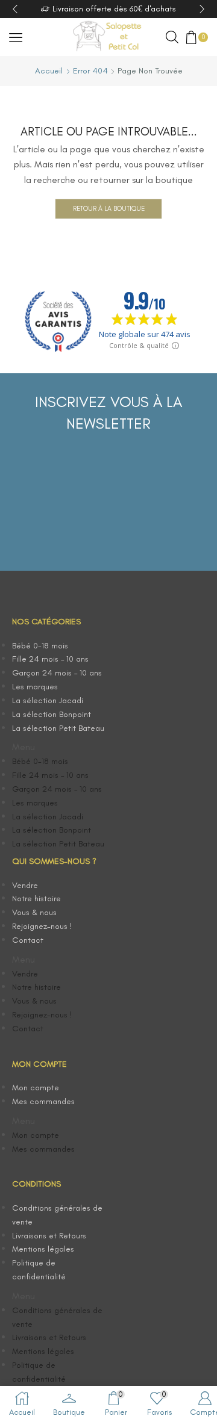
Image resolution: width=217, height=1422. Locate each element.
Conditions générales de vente (57, 1215)
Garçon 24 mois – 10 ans (57, 673)
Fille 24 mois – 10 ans (50, 659)
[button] (60, 747)
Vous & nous (34, 912)
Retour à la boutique (109, 209)
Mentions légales (43, 1249)
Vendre (25, 885)
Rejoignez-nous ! (42, 926)
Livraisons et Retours (49, 1236)
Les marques (35, 687)
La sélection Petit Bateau (58, 728)
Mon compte (35, 1087)
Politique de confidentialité (39, 1270)
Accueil (49, 71)
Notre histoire (36, 898)
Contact (27, 940)
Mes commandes (43, 1101)
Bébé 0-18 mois (40, 646)
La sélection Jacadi (47, 700)
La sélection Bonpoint (51, 714)
